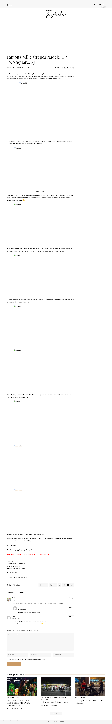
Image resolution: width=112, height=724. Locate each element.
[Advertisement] (40, 40)
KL (50, 697)
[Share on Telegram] (64, 585)
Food (18, 697)
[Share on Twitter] (65, 67)
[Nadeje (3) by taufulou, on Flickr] (40, 275)
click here (18, 76)
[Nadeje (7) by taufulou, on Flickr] (40, 421)
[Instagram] (103, 4)
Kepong (47, 697)
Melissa (14, 598)
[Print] (73, 67)
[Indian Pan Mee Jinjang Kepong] (56, 686)
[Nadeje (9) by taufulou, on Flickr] (40, 510)
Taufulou (11, 67)
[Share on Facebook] (62, 67)
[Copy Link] (70, 67)
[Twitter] (97, 4)
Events (8, 697)
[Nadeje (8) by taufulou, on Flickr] (40, 466)
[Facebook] (94, 4)
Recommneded (63, 697)
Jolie (13, 616)
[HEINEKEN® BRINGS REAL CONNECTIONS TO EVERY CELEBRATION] (22, 686)
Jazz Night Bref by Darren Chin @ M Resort (89, 701)
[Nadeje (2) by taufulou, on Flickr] (40, 168)
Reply (71, 598)
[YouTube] (100, 4)
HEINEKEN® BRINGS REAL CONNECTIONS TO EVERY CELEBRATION (19, 703)
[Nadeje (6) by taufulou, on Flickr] (40, 370)
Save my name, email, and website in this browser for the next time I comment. (27, 659)
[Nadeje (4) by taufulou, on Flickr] (40, 326)
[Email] (67, 67)
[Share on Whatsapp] (59, 585)
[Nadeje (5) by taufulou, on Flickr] (40, 224)
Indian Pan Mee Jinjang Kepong (54, 702)
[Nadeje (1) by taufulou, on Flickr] (40, 110)
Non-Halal (55, 697)
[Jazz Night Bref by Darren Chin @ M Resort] (90, 686)
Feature (13, 697)
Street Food (44, 699)
